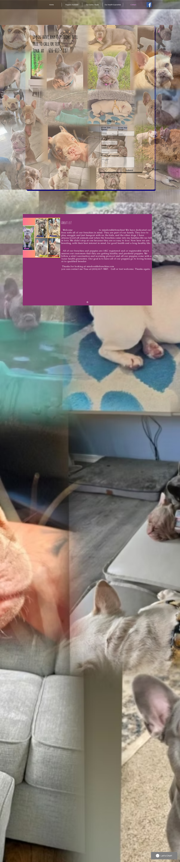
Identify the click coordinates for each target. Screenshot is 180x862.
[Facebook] (149, 4)
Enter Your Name (105, 128)
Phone (104, 139)
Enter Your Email (122, 129)
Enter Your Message (110, 156)
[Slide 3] (87, 302)
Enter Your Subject (105, 147)
